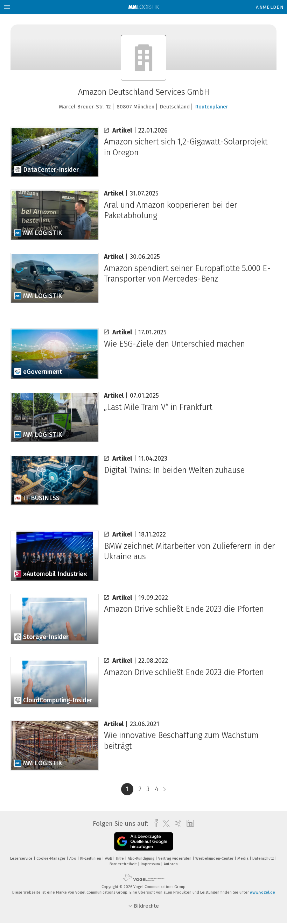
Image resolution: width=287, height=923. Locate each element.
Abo (73, 858)
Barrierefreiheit (124, 864)
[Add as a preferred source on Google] (143, 841)
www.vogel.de (262, 892)
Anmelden (270, 7)
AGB (109, 858)
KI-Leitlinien (91, 858)
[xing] (176, 823)
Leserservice (22, 858)
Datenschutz (263, 858)
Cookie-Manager (51, 858)
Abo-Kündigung (141, 858)
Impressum (151, 864)
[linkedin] (188, 823)
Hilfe (120, 858)
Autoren (171, 864)
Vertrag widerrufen (175, 858)
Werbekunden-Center (214, 858)
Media (243, 858)
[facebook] (154, 823)
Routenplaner (211, 107)
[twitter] (164, 824)
